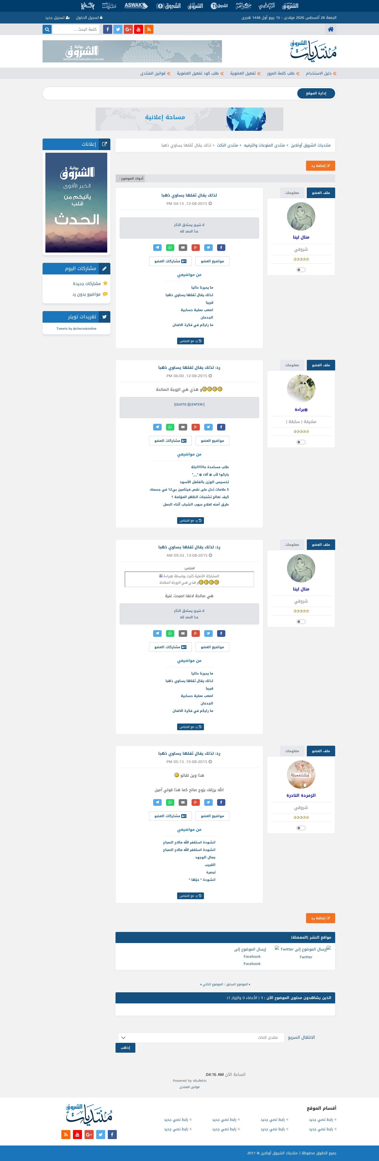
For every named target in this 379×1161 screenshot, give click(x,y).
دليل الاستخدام (319, 73)
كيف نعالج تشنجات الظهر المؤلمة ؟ (200, 497)
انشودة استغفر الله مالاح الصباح (189, 842)
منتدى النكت (227, 145)
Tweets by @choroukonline (76, 328)
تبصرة (211, 872)
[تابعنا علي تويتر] (117, 29)
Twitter (305, 957)
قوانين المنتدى (153, 73)
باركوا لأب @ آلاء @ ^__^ (210, 474)
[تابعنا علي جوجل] (128, 29)
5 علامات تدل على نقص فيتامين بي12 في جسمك (189, 489)
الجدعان (207, 317)
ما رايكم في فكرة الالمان (192, 325)
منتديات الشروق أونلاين (311, 145)
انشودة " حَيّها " (202, 879)
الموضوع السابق (237, 984)
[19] (220, 389)
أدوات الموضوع (132, 178)
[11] (176, 775)
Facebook (252, 963)
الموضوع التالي (213, 984)
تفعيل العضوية (243, 73)
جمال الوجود (205, 857)
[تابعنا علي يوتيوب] (138, 29)
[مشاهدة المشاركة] (160, 575)
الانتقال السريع (301, 1037)
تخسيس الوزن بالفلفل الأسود (204, 482)
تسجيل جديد (55, 17)
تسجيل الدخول (88, 17)
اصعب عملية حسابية (197, 310)
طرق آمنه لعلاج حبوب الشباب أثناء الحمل (196, 504)
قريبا (209, 302)
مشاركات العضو (167, 261)
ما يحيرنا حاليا (202, 287)
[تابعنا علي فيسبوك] (107, 29)
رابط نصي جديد (321, 1119)
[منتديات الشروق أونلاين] (330, 29)
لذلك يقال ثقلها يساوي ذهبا (189, 295)
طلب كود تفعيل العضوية (198, 73)
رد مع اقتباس (189, 341)
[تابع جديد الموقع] (148, 29)
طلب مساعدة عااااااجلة (210, 467)
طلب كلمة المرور (281, 73)
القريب (210, 865)
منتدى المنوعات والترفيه (264, 145)
